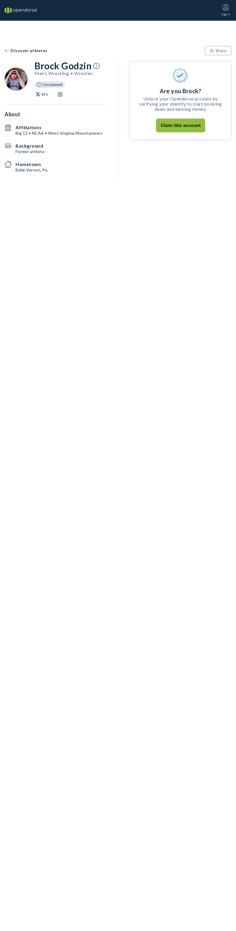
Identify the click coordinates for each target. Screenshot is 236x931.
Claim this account (181, 125)
